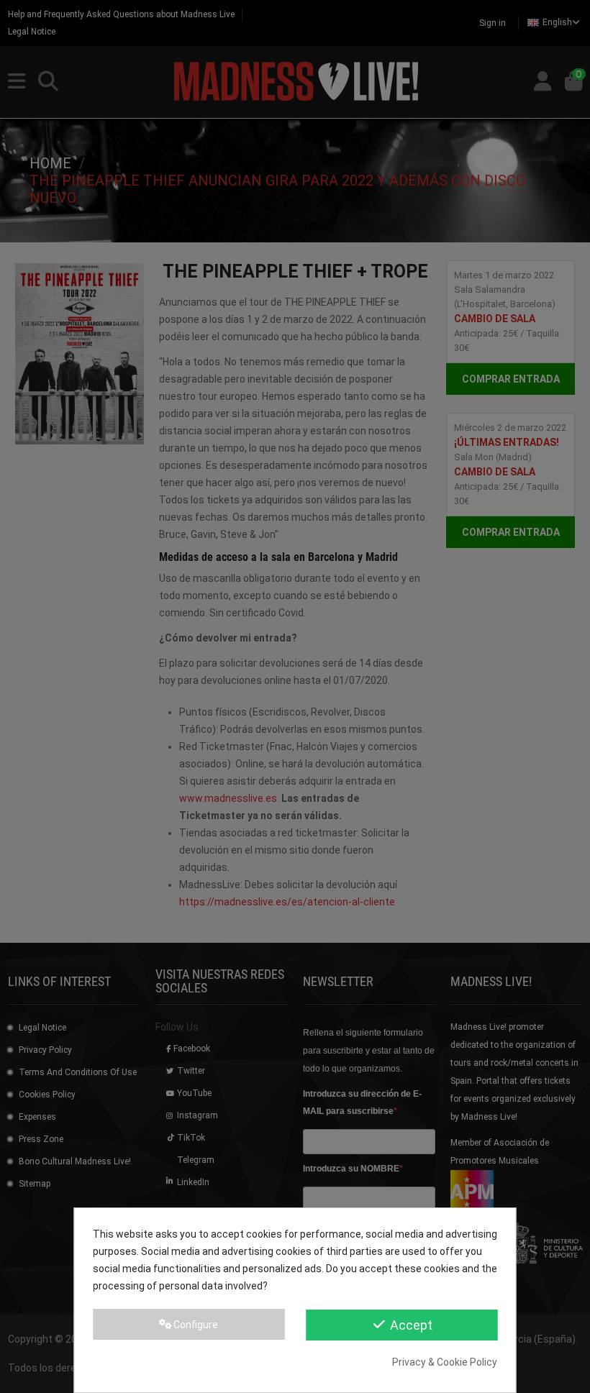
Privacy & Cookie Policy (444, 1362)
